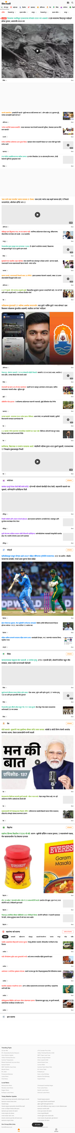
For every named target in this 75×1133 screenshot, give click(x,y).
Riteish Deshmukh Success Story (11, 1062)
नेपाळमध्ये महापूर (5, 1104)
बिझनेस (4, 895)
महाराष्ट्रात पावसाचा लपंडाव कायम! (9, 1101)
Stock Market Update (7, 1055)
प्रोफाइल (56, 1131)
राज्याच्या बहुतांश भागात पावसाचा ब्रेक (45, 1115)
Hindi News (5, 1079)
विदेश (4, 80)
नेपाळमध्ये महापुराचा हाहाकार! (44, 1099)
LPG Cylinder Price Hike (44, 1050)
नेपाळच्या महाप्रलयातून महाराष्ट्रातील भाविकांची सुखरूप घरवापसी (15, 1099)
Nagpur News (5, 1090)
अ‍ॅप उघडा (37, 1124)
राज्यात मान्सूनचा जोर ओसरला (8, 1113)
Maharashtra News (7, 1085)
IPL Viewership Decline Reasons (10, 1053)
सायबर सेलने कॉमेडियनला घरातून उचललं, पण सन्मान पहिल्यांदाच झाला (52, 1106)
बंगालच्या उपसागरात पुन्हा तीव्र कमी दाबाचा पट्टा (12, 1118)
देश (3, 300)
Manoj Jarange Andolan (44, 1057)
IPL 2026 (4, 1071)
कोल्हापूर (31, 937)
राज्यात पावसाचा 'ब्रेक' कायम (8, 1115)
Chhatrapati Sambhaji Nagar (45, 1085)
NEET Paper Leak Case (44, 1055)
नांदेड (65, 937)
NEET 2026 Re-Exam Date (9, 1067)
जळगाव (4, 270)
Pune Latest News (42, 1088)
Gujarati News (41, 1079)
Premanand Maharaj (7, 1074)
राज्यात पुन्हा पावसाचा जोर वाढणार (45, 1111)
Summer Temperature (7, 1060)
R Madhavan (41, 1071)
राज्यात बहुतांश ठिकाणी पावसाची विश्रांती (46, 1101)
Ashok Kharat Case (43, 1062)
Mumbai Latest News (7, 1088)
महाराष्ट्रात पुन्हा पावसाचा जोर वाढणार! (10, 1111)
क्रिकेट (4, 618)
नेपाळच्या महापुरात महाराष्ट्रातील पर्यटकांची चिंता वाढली (13, 1106)
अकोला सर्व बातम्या (68, 931)
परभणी (4, 137)
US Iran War (5, 1050)
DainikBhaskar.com (7, 1127)
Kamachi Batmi (6, 1064)
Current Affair (41, 1064)
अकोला (5, 937)
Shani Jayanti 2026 (43, 1060)
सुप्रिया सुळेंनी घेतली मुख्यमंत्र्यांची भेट (45, 1104)
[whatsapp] (69, 80)
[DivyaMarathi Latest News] (6, 3)
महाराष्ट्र (5, 151)
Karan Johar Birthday (43, 1074)
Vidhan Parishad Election (8, 1057)
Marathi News (5, 1069)
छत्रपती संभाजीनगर (41, 937)
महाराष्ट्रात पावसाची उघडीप (43, 1108)
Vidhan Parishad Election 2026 (46, 1053)
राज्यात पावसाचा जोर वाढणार (43, 1120)
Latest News (5, 1076)
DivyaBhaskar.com (43, 1127)
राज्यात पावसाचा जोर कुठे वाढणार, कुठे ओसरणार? (48, 1118)
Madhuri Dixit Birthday (44, 1076)
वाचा (19, 1131)
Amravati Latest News (44, 1092)
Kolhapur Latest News (8, 1092)
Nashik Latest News (43, 1090)
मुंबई (4, 396)
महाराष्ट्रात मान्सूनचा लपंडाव (7, 1120)
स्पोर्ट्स (4, 647)
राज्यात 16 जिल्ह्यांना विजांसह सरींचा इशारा (10, 1108)
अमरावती (13, 937)
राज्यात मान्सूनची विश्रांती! (43, 1113)
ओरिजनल (5, 122)
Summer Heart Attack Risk (45, 1067)
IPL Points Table (42, 1069)
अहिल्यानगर (22, 937)
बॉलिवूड (4, 514)
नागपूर (4, 241)
